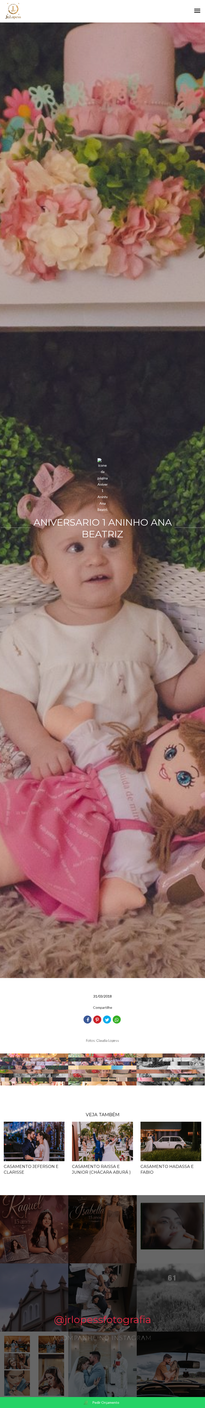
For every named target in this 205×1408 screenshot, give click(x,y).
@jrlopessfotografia (102, 1319)
